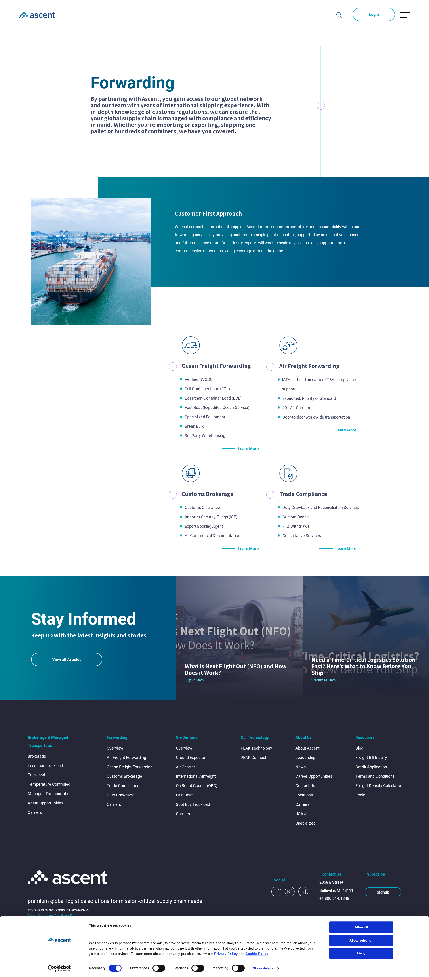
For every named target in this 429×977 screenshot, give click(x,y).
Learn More (248, 448)
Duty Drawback (120, 795)
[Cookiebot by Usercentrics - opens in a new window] (59, 968)
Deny (361, 953)
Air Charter (185, 766)
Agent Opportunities (45, 803)
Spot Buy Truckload (193, 804)
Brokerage (37, 756)
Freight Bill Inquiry (371, 757)
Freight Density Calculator (378, 785)
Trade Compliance (123, 785)
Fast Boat (184, 795)
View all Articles (66, 659)
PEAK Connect (253, 757)
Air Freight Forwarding (126, 757)
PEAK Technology (256, 748)
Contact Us (305, 785)
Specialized (305, 823)
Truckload (36, 774)
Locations (304, 795)
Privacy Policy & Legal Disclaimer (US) (50, 915)
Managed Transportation (50, 793)
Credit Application (371, 766)
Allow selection (361, 940)
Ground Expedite (190, 757)
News (300, 766)
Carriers (35, 812)
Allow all (361, 927)
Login (374, 14)
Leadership (305, 757)
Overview (115, 748)
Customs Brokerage (124, 776)
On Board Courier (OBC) (196, 785)
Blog (359, 748)
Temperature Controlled (49, 784)
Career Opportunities (313, 776)
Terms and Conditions (375, 776)
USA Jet (302, 813)
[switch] (158, 968)
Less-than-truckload (45, 765)
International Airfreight (196, 776)
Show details (263, 968)
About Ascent (307, 748)
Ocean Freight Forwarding (130, 766)
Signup (383, 892)
